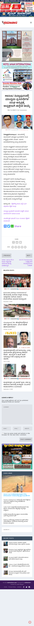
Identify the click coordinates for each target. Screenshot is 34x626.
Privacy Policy (12, 587)
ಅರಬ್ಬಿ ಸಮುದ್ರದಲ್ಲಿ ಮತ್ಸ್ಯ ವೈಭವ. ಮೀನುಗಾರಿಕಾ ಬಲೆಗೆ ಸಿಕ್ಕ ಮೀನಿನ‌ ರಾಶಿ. (15, 515)
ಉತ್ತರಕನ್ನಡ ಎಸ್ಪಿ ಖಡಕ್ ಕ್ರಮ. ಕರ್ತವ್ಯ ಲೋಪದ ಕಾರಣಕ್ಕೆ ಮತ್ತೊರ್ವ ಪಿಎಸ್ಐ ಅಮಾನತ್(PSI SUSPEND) (17, 384)
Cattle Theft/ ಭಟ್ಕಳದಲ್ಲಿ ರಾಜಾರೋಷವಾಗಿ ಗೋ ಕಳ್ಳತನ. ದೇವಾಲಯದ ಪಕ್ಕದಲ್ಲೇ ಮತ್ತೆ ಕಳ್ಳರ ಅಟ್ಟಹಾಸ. (16, 508)
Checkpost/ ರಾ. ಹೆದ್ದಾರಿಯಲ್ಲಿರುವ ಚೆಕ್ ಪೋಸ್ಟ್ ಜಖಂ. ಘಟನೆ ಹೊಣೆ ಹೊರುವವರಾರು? (15, 324)
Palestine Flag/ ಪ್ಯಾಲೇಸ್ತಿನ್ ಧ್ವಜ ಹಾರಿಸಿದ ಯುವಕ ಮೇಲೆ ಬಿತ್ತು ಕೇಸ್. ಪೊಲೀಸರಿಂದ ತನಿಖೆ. (20, 551)
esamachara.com (12, 583)
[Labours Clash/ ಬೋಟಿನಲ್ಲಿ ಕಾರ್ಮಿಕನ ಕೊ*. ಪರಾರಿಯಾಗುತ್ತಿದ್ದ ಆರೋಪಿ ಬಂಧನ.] (5, 565)
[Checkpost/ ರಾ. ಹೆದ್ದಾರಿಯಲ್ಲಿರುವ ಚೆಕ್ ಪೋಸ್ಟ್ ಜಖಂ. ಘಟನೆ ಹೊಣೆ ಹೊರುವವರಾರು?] (17, 312)
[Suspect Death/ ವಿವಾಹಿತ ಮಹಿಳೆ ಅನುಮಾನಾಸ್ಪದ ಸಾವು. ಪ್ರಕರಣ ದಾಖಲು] (5, 544)
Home (5, 587)
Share (17, 226)
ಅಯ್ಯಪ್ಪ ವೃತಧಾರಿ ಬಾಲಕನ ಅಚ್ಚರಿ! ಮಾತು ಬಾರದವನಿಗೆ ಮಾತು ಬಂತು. (16, 212)
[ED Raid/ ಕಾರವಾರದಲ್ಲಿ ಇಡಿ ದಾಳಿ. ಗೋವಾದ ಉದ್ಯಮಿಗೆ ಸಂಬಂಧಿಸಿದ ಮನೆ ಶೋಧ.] (5, 572)
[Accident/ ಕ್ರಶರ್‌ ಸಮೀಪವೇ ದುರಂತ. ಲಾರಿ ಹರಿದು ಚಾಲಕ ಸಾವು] (5, 558)
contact (19, 587)
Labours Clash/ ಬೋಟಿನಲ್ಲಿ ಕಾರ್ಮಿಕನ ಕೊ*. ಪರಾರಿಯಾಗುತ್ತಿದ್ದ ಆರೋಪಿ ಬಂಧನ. (19, 565)
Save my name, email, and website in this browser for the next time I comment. (16, 434)
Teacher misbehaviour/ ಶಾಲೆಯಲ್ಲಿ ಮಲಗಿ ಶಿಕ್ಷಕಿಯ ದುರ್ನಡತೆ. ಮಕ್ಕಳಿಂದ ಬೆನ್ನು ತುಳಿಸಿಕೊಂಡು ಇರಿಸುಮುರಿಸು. (16, 501)
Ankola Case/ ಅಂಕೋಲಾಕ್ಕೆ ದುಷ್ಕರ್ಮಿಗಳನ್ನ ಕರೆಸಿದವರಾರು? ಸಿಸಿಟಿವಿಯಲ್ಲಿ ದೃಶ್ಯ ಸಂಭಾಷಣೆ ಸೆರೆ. (16, 495)
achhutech (27, 583)
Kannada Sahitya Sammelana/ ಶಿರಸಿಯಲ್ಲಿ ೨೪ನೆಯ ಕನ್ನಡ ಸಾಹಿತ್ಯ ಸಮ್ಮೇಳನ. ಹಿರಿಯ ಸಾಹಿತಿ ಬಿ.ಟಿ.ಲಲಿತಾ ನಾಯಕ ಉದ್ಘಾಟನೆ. (15, 296)
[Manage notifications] (30, 622)
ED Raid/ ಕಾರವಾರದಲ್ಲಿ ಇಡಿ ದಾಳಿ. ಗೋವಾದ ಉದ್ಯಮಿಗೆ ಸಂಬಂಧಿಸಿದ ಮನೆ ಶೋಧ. (19, 573)
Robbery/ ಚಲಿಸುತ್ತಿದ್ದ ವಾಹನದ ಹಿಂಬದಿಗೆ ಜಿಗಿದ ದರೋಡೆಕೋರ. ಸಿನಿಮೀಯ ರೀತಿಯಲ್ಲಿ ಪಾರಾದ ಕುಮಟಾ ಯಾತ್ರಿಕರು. (15, 521)
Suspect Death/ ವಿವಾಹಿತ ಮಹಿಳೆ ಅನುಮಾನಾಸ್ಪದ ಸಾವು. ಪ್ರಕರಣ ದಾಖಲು (19, 543)
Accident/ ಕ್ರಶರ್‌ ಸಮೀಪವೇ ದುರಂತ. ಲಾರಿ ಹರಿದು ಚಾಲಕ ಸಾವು (19, 558)
